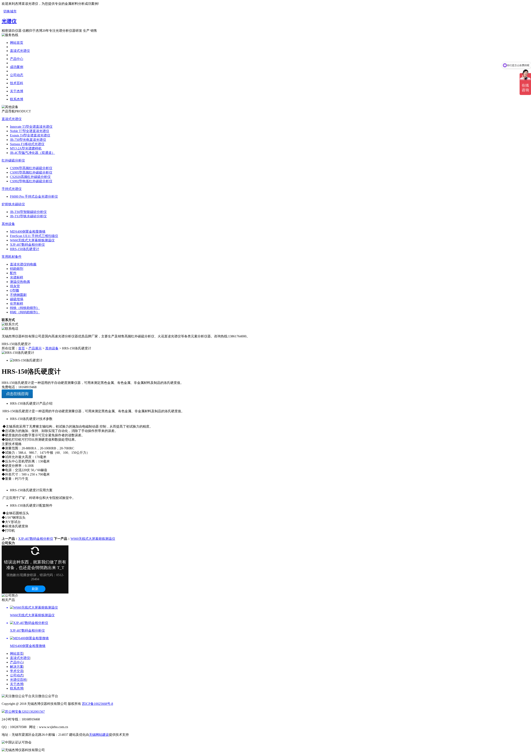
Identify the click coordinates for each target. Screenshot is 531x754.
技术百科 (16, 83)
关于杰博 (16, 91)
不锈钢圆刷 (18, 295)
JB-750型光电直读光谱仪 (28, 139)
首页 (21, 348)
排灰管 (15, 286)
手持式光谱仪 (12, 189)
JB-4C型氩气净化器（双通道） (32, 152)
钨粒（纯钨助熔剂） (25, 312)
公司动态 (16, 75)
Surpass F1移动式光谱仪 (27, 144)
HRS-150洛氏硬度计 (24, 249)
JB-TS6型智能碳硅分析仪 (28, 212)
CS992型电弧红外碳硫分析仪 (31, 181)
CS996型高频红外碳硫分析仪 (31, 168)
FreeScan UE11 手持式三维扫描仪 (34, 236)
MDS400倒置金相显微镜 (27, 231)
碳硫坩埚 (16, 299)
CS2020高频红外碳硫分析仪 (30, 177)
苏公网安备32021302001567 (25, 711)
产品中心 (16, 59)
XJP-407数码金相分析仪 (27, 244)
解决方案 (16, 666)
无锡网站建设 (99, 734)
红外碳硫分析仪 (13, 160)
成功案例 (16, 67)
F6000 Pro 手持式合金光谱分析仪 (34, 196)
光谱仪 (9, 21)
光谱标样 (16, 277)
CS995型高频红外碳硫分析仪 (31, 172)
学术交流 (16, 671)
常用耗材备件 (12, 256)
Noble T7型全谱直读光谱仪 (29, 131)
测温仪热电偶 (20, 281)
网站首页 (16, 42)
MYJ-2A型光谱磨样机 (26, 148)
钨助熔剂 (16, 268)
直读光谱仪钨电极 (23, 264)
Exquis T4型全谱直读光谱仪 (30, 135)
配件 (13, 273)
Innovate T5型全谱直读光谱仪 (31, 126)
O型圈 (14, 290)
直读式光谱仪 (20, 50)
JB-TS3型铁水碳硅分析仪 (28, 216)
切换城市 (10, 11)
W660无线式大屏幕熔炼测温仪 (32, 240)
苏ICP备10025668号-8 (97, 703)
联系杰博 (16, 99)
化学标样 (16, 303)
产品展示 (35, 348)
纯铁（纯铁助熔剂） (25, 308)
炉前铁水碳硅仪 (13, 204)
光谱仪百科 (18, 679)
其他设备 (8, 224)
